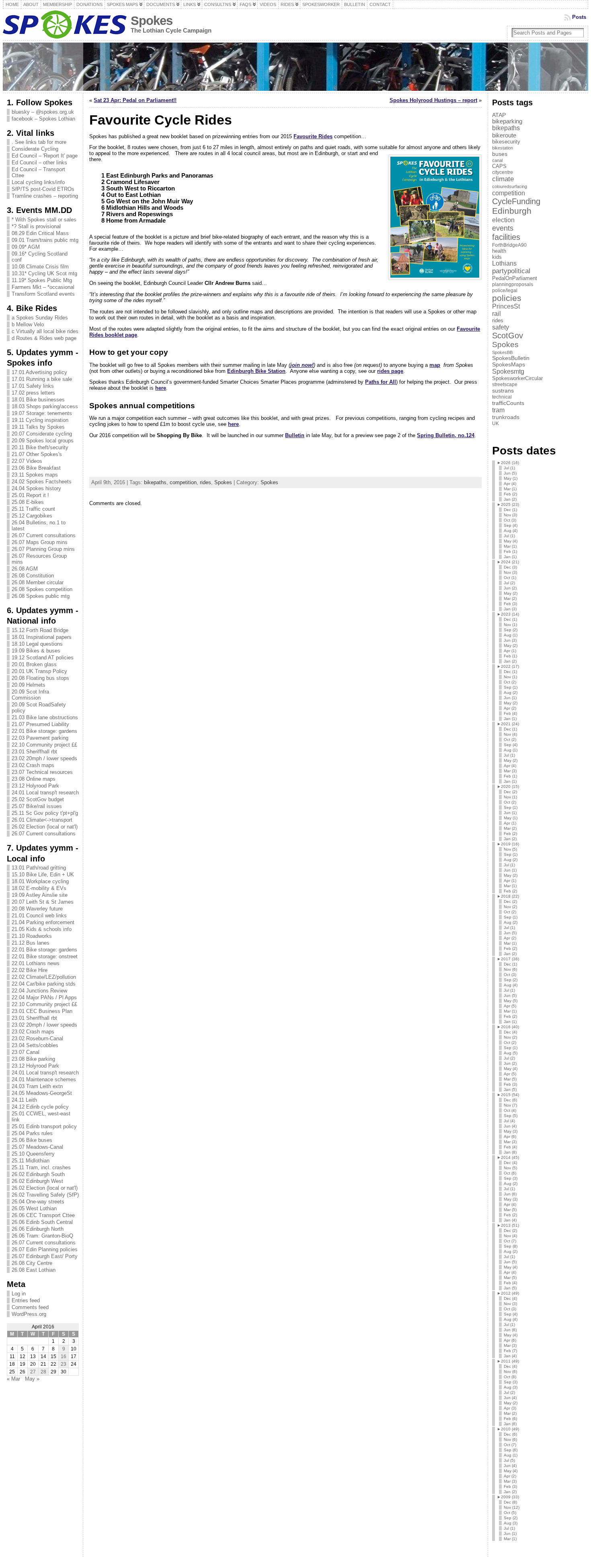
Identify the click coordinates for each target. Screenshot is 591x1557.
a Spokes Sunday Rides (40, 318)
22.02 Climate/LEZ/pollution (44, 977)
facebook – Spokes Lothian (43, 119)
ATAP (499, 115)
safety (500, 327)
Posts (579, 17)
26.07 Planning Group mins (43, 549)
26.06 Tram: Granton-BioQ (42, 1236)
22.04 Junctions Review (39, 991)
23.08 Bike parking (33, 1059)
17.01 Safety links (33, 386)
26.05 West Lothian (34, 1208)
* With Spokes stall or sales (44, 220)
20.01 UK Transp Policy (39, 671)
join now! (302, 365)
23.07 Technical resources (42, 772)
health (499, 251)
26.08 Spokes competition (42, 589)
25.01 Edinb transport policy (44, 1126)
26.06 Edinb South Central (42, 1222)
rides (205, 482)
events (502, 228)
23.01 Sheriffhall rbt (34, 752)
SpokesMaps (508, 364)
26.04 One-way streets (38, 1202)
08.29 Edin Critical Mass (40, 233)
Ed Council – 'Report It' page (45, 156)
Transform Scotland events (43, 294)
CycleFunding (516, 201)
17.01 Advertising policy (39, 372)
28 (43, 1371)
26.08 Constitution (33, 576)
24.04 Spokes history (36, 488)
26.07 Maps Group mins (40, 542)
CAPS (499, 166)
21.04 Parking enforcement (43, 922)
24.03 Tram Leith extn (37, 1086)
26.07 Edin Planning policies (45, 1249)
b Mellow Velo (28, 324)
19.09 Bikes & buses (36, 651)
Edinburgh (511, 211)
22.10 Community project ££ (44, 745)
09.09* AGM (26, 247)
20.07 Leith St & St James (43, 902)
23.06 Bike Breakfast (36, 468)
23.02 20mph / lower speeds (44, 758)
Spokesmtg (508, 371)
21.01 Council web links (39, 916)
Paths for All (380, 382)
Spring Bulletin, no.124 (445, 435)
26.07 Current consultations (44, 535)
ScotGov (507, 335)
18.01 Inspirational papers (42, 637)
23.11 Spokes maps (35, 475)
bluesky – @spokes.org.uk (43, 112)
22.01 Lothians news (36, 963)
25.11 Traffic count (33, 509)
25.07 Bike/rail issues (37, 806)
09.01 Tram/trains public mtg (45, 240)
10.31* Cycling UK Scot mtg (44, 273)
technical (502, 397)
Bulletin (294, 435)
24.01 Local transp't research (45, 793)
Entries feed (26, 1300)
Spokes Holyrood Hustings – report (433, 100)
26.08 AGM (25, 569)
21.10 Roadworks (32, 936)
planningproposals (512, 284)
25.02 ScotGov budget (38, 799)
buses (499, 154)
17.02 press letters (33, 393)
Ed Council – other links (39, 163)
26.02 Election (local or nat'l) (45, 827)
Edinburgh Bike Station (256, 371)
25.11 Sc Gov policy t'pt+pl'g (45, 813)
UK (495, 423)
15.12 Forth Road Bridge (40, 630)
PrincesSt (506, 306)
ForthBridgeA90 (509, 245)
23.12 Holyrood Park (35, 786)
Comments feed (30, 1307)
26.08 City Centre (32, 1263)
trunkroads (505, 417)
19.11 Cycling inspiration (40, 420)
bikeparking (507, 121)
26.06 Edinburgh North (38, 1229)
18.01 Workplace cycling (40, 881)
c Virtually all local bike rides (45, 331)
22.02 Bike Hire (29, 970)
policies (506, 298)
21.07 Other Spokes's (37, 454)
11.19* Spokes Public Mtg (42, 280)
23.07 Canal (25, 1052)
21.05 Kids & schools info (42, 929)
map (434, 365)
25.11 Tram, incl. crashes (41, 1167)
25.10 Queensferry (33, 1154)
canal (497, 160)
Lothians (504, 263)
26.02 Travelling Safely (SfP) (45, 1195)
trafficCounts (508, 403)
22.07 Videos (27, 461)
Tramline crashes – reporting (45, 196)
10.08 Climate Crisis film (40, 267)
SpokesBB (502, 352)
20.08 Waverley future (37, 909)
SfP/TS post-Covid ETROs (43, 189)
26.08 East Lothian (33, 1270)
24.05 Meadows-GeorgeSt (42, 1093)
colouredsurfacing (509, 186)
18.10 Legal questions (37, 644)
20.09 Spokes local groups (43, 441)
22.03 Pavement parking (40, 738)
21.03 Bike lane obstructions (45, 717)
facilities (506, 237)
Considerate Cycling (35, 149)
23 (63, 1364)
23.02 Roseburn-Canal (37, 1038)
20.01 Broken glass (34, 664)
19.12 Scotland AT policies (43, 658)
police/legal (504, 290)
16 (63, 1356)
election (503, 219)
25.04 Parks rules (32, 1133)
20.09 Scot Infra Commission (30, 695)
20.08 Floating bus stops (40, 678)
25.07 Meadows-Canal (37, 1147)
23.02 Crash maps (33, 765)
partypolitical (511, 271)
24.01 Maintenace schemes (44, 1079)
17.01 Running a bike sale (42, 379)
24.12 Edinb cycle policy (40, 1107)
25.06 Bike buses (32, 1140)
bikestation (502, 147)
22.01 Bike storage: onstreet (45, 956)
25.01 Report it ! (30, 495)
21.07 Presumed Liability (40, 724)
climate (503, 179)
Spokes (151, 21)
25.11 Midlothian (30, 1161)
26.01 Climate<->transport (42, 820)
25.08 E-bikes (28, 502)
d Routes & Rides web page (44, 338)
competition (183, 482)
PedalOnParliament (514, 278)
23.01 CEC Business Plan (42, 1011)
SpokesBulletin (510, 358)
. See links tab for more (39, 142)
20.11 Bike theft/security (40, 447)
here (160, 388)
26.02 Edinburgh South (38, 1174)
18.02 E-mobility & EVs (39, 888)
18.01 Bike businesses (38, 400)
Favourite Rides (312, 136)
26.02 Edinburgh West (37, 1181)
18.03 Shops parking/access (45, 406)
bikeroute (504, 135)
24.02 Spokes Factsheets (42, 482)
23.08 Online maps (33, 779)
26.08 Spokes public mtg (41, 596)
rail (496, 313)
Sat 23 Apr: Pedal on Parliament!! (135, 100)
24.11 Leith (24, 1100)
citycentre (502, 172)
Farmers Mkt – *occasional (43, 287)
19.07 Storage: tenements (42, 413)
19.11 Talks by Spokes (38, 427)
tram (498, 409)
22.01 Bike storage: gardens (44, 731)
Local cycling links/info (38, 182)
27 (33, 1371)
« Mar (13, 1379)
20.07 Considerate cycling (42, 434)
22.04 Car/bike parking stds (44, 984)
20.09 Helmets (28, 685)
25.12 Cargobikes (32, 516)
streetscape (504, 384)
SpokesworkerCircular (517, 378)
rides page (390, 371)
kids (497, 257)
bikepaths (155, 482)
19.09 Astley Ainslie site (40, 895)
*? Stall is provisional (36, 226)
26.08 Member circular (38, 582)
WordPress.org (29, 1314)
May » (32, 1379)
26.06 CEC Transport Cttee (43, 1215)
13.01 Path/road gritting (39, 868)
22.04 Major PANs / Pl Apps (44, 997)
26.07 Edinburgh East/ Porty (45, 1256)
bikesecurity (506, 142)
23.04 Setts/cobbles (35, 1045)
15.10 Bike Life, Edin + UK (43, 875)
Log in (19, 1294)
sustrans (503, 390)
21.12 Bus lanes (30, 943)
